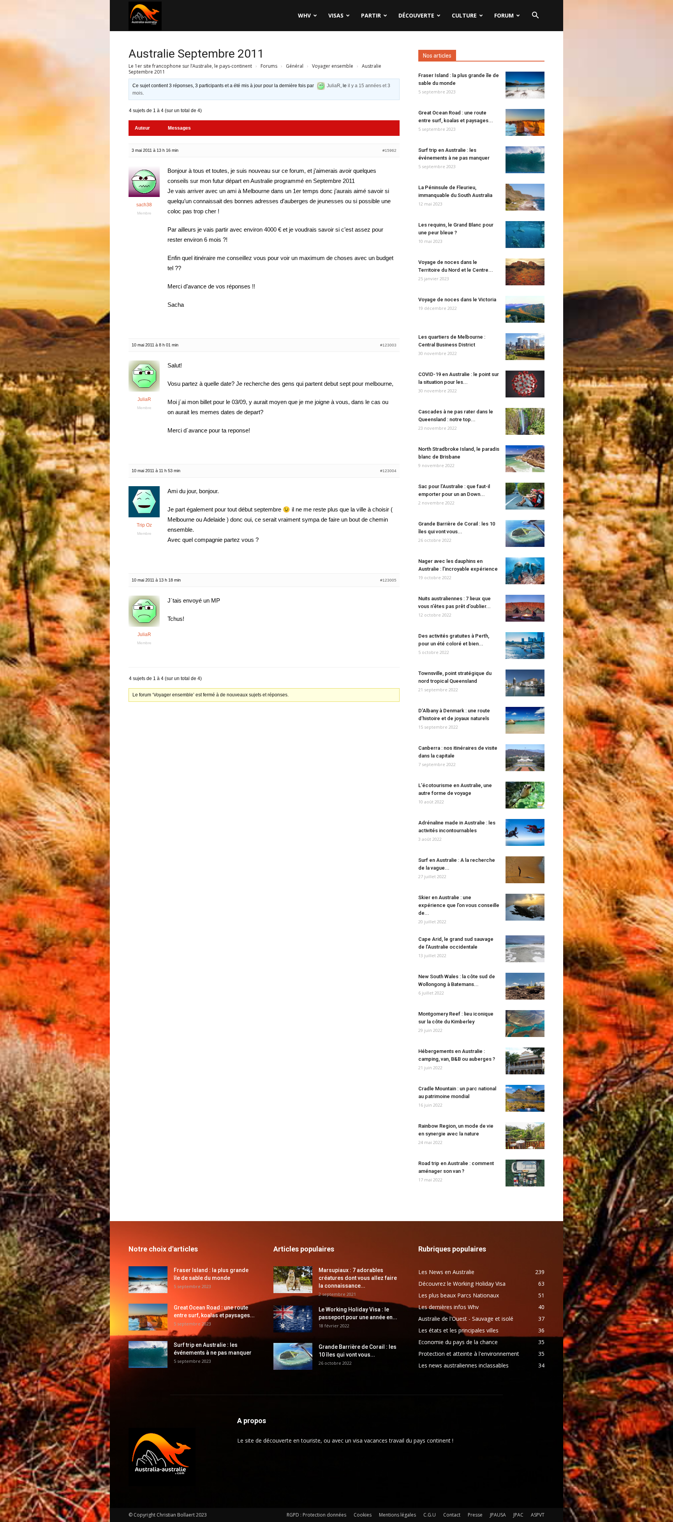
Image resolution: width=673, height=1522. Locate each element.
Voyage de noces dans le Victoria (457, 299)
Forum (504, 15)
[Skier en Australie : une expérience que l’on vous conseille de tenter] (525, 907)
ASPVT (537, 1514)
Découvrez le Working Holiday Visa (462, 1283)
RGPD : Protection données (316, 1514)
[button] (535, 16)
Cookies (363, 1514)
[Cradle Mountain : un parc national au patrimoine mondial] (525, 1098)
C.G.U (429, 1514)
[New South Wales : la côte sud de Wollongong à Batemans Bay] (525, 986)
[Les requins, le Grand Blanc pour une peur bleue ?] (525, 234)
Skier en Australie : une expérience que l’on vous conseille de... (458, 905)
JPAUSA (498, 1514)
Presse (475, 1514)
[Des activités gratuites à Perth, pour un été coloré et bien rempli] (525, 645)
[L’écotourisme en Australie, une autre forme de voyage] (525, 795)
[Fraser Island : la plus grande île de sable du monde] (525, 85)
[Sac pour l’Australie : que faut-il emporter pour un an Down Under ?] (525, 496)
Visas (336, 15)
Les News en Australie (446, 1272)
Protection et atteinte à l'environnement (468, 1353)
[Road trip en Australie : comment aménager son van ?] (525, 1173)
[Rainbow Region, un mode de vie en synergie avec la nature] (525, 1135)
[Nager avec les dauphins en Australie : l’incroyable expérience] (525, 570)
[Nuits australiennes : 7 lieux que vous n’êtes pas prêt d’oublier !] (525, 608)
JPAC (518, 1514)
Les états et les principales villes (458, 1330)
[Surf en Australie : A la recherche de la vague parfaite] (525, 869)
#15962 (389, 150)
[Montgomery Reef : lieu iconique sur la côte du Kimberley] (525, 1023)
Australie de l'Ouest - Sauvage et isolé (465, 1318)
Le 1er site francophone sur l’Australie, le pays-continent (190, 66)
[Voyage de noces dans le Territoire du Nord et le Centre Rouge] (525, 271)
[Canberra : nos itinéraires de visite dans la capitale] (525, 757)
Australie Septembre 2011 (196, 53)
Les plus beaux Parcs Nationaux (458, 1295)
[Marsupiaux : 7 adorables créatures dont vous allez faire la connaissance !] (292, 1279)
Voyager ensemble (332, 66)
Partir (371, 15)
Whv (304, 15)
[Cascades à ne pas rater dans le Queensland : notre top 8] (525, 421)
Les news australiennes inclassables (463, 1365)
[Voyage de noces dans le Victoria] (525, 309)
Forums (269, 66)
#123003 (388, 345)
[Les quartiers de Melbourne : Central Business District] (525, 346)
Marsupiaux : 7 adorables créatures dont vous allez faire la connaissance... (358, 1278)
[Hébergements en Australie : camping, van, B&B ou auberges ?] (525, 1060)
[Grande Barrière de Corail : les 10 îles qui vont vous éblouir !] (525, 533)
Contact (451, 1514)
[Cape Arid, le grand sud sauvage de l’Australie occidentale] (525, 948)
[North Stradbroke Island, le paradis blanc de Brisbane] (525, 458)
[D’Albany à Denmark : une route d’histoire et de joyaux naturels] (525, 720)
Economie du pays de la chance (458, 1342)
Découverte (416, 15)
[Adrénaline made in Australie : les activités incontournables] (525, 832)
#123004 (388, 471)
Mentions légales (397, 1514)
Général (294, 66)
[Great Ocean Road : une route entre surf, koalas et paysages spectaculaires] (525, 122)
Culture (464, 15)
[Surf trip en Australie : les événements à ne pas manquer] (525, 159)
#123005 (388, 580)
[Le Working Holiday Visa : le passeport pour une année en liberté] (292, 1319)
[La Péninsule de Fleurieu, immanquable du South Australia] (525, 197)
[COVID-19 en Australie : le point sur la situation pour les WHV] (525, 384)
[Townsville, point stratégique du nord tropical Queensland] (525, 683)
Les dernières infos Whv (448, 1307)
